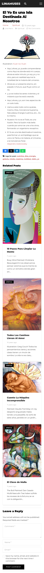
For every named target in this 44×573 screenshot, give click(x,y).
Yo (38, 159)
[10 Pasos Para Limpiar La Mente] (22, 170)
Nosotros (19, 159)
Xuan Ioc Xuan (19, 64)
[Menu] (41, 4)
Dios (26, 156)
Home (5, 25)
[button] (25, 3)
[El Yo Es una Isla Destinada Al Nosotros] (22, 35)
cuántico (20, 156)
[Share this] (5, 151)
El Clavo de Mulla (17, 482)
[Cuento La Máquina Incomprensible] (22, 363)
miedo (12, 159)
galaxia (6, 159)
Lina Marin (9, 28)
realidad (27, 159)
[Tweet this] (11, 151)
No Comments (34, 28)
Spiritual (16, 25)
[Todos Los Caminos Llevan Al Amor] (22, 280)
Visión (34, 159)
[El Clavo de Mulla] (22, 426)
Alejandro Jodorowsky (17, 144)
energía (32, 156)
